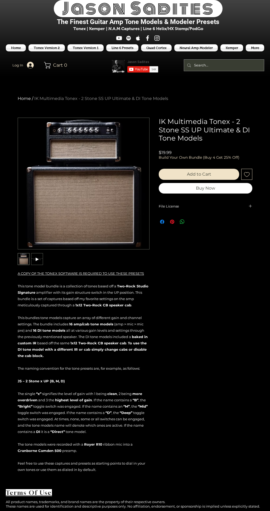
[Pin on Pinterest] (172, 222)
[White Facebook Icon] (147, 38)
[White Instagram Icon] (157, 38)
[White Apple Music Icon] (138, 38)
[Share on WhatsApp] (182, 222)
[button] (122, 47)
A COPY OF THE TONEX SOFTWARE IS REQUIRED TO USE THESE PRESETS (81, 273)
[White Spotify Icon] (128, 38)
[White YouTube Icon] (119, 38)
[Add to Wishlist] (246, 174)
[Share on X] (192, 222)
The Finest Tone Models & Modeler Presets (138, 22)
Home (24, 98)
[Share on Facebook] (162, 222)
